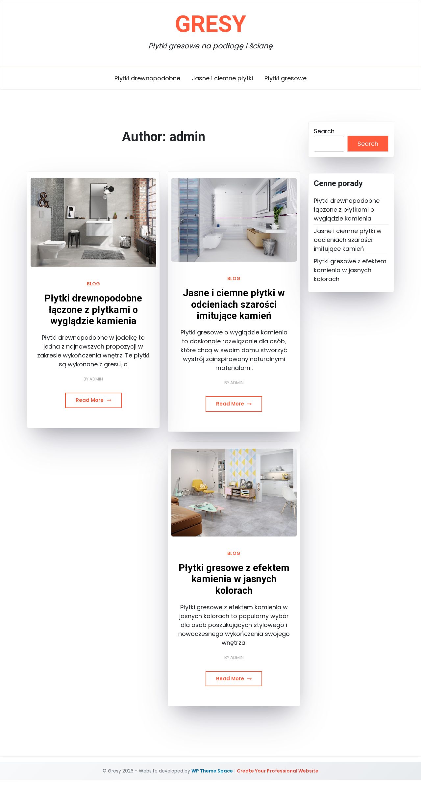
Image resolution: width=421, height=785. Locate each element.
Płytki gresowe (285, 78)
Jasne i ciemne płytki (222, 78)
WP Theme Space (212, 771)
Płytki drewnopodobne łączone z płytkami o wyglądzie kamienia (93, 310)
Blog (93, 283)
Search (324, 131)
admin (96, 379)
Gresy (210, 24)
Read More (90, 400)
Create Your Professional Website (277, 771)
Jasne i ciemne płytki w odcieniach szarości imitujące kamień (234, 304)
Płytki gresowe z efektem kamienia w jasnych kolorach (234, 579)
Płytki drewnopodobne (147, 78)
